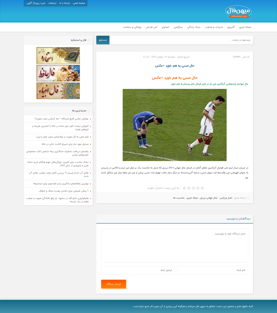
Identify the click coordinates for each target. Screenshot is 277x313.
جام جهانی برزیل (208, 198)
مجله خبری (245, 27)
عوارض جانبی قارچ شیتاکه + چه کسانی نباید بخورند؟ (61, 119)
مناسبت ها (178, 198)
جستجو (103, 40)
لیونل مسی (206, 172)
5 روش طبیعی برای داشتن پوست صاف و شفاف (64, 191)
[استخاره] (58, 63)
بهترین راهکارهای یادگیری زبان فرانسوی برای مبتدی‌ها (61, 183)
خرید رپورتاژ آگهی (35, 3)
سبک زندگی (193, 27)
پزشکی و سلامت (132, 27)
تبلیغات (52, 3)
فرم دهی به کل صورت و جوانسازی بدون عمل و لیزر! (62, 137)
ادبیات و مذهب (214, 27)
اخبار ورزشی (226, 198)
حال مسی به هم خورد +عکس (174, 66)
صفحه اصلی (79, 3)
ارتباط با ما (64, 3)
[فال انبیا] (58, 98)
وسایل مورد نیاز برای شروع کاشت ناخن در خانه (65, 144)
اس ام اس (151, 27)
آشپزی (231, 27)
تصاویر (165, 27)
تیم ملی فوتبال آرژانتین (220, 168)
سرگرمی (178, 27)
